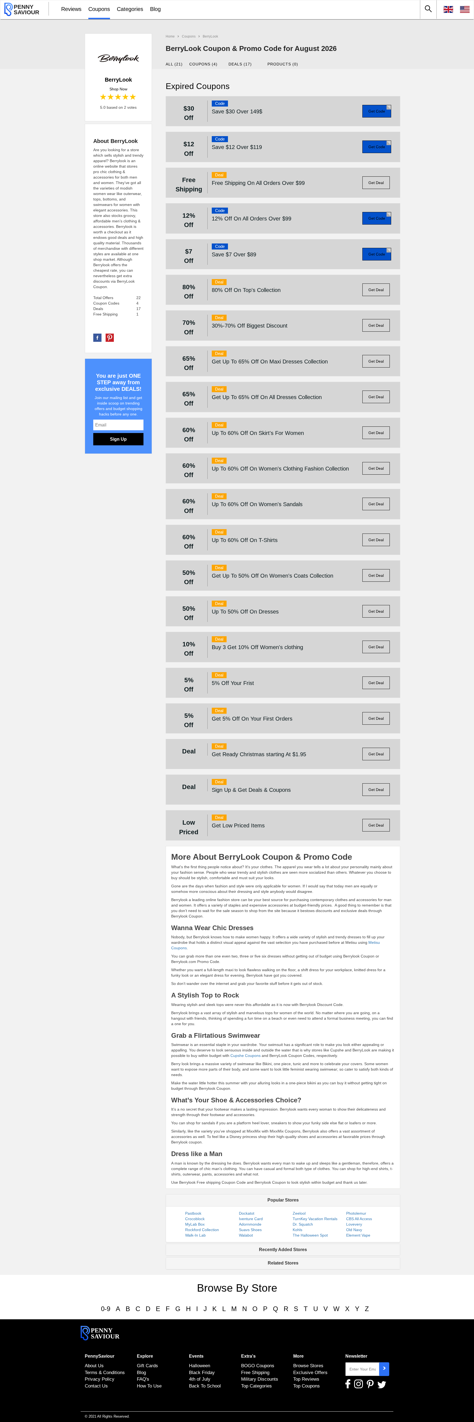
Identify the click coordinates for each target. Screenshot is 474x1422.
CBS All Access (359, 1219)
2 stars (111, 97)
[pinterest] (110, 337)
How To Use (149, 1386)
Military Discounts (259, 1379)
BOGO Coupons (257, 1365)
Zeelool (299, 1213)
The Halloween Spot (310, 1235)
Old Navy (354, 1230)
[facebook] (97, 337)
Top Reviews (306, 1379)
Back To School (205, 1386)
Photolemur (356, 1213)
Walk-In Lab (195, 1235)
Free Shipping (255, 1372)
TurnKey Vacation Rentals (315, 1219)
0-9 (105, 1308)
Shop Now (118, 89)
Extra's (248, 1356)
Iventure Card (251, 1219)
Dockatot (246, 1213)
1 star (103, 97)
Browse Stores (308, 1365)
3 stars (118, 97)
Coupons (99, 9)
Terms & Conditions (105, 1372)
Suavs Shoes (250, 1230)
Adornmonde (250, 1224)
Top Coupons (306, 1386)
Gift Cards (147, 1365)
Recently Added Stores (283, 1249)
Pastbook (193, 1213)
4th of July (199, 1379)
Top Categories (256, 1386)
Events (196, 1356)
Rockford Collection (202, 1230)
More (298, 1356)
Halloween (199, 1365)
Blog (155, 9)
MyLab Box (195, 1224)
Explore (145, 1356)
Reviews (71, 9)
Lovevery (354, 1224)
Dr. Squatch (303, 1224)
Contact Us (96, 1386)
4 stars (125, 97)
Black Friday (202, 1372)
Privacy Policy (99, 1379)
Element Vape (358, 1235)
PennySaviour (99, 1356)
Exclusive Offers (310, 1372)
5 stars (133, 97)
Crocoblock (195, 1219)
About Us (94, 1365)
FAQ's (143, 1379)
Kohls (297, 1230)
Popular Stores (283, 1200)
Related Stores (283, 1263)
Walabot (246, 1235)
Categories (130, 9)
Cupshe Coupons (245, 1055)
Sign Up (118, 439)
